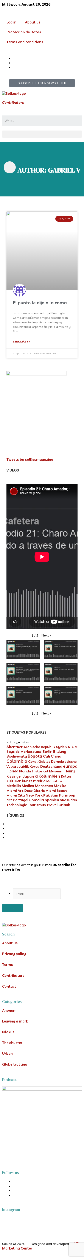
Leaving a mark (15, 1021)
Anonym (9, 1010)
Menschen (44, 785)
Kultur (66, 776)
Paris (63, 795)
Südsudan (68, 800)
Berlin (47, 751)
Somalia (36, 800)
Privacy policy (14, 954)
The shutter (12, 1043)
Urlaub (64, 805)
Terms (7, 964)
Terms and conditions (24, 42)
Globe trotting (14, 1064)
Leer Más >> (21, 341)
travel (52, 805)
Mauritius (54, 781)
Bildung (59, 751)
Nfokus (8, 1032)
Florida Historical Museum (41, 771)
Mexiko (60, 785)
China (56, 756)
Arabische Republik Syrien (45, 747)
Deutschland (51, 766)
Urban (7, 1053)
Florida (12, 771)
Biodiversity (16, 756)
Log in (11, 22)
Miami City (15, 795)
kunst (27, 780)
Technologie (16, 805)
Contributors (13, 102)
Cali (46, 756)
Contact (9, 986)
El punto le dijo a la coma (40, 302)
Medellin (13, 785)
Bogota (35, 756)
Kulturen (13, 781)
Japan (28, 776)
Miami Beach (56, 790)
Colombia (16, 761)
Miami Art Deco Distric (25, 790)
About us (32, 22)
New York (34, 795)
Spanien (52, 800)
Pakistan (50, 795)
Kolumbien (49, 776)
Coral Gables (39, 761)
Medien (28, 785)
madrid (39, 781)
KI (36, 776)
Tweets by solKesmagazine (29, 459)
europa (70, 766)
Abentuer (14, 746)
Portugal (20, 800)
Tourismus (37, 805)
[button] (42, 134)
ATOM (73, 747)
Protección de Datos (23, 32)
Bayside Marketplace (24, 751)
